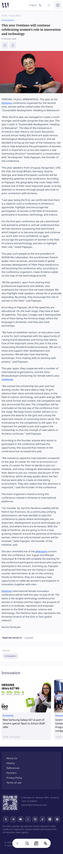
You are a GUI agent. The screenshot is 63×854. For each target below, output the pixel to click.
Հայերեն (29, 637)
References (12, 768)
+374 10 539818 (29, 801)
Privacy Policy (14, 777)
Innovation (10, 655)
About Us (11, 758)
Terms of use (13, 782)
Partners (11, 773)
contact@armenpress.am (34, 804)
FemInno (7, 103)
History (10, 763)
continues (7, 379)
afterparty (41, 551)
